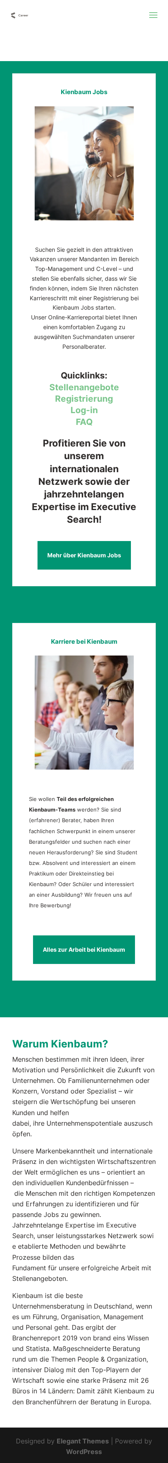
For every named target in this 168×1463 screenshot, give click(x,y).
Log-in (84, 410)
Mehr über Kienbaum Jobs (84, 555)
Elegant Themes (83, 1441)
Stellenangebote (84, 387)
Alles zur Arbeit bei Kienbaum (84, 949)
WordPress (84, 1452)
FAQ (84, 422)
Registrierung (84, 399)
